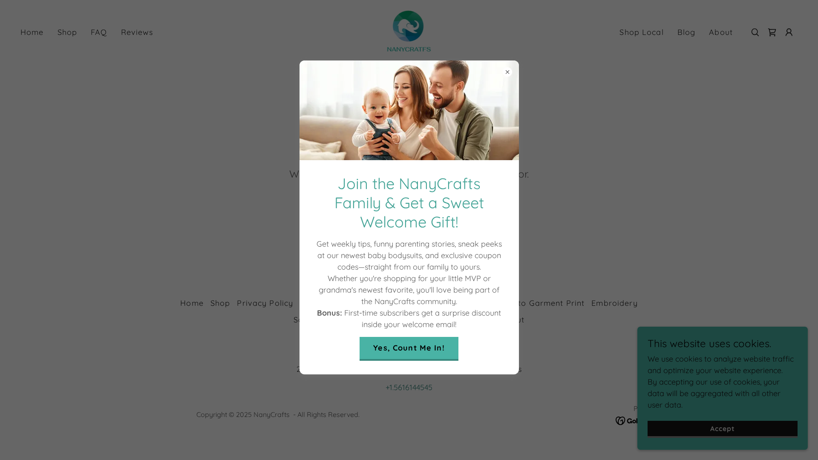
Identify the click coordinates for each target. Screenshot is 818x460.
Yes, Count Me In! (408, 348)
